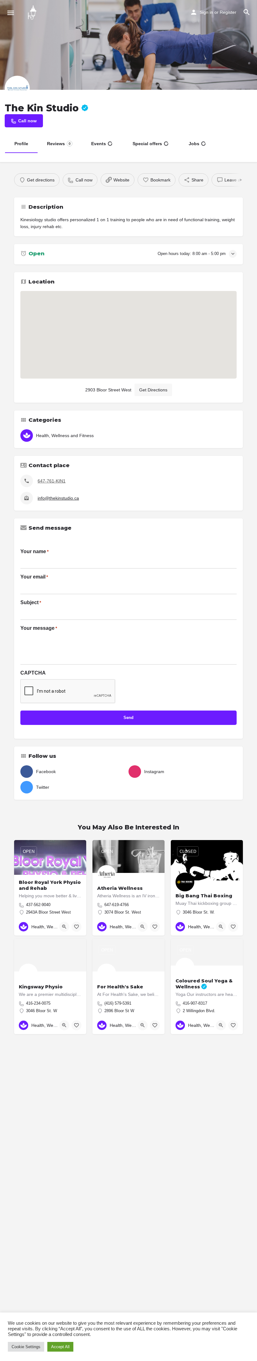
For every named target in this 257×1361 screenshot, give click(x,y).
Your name (34, 551)
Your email (34, 576)
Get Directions (153, 389)
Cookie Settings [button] (26, 1346)
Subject (30, 602)
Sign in (206, 12)
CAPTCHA (33, 672)
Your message (38, 628)
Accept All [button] (60, 1346)
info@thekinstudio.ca (58, 498)
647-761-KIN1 (52, 480)
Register (228, 12)
